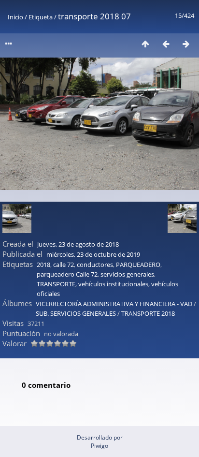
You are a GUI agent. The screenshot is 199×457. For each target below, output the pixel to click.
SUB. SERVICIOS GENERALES (76, 313)
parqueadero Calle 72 (67, 274)
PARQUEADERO (138, 264)
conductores (95, 264)
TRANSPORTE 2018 (148, 313)
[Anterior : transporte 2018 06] (166, 43)
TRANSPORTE (56, 284)
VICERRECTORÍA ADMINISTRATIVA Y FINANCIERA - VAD (114, 303)
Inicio (15, 17)
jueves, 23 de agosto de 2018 (78, 244)
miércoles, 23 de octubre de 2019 (93, 254)
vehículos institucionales (113, 284)
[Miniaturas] (145, 43)
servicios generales (127, 274)
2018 (43, 264)
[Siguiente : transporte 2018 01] (186, 43)
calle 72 (63, 264)
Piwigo (99, 446)
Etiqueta (40, 17)
